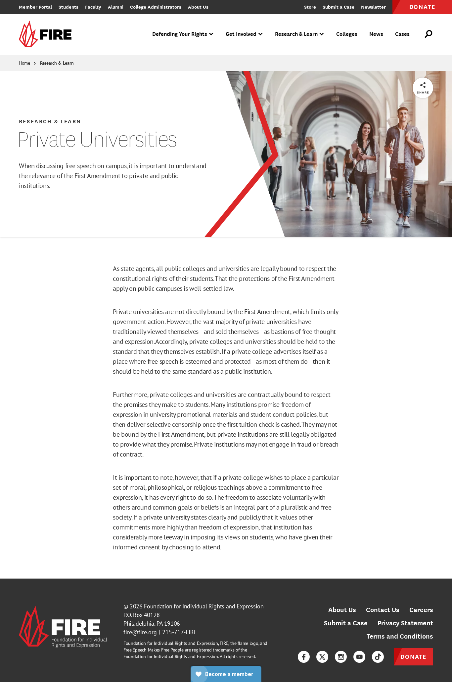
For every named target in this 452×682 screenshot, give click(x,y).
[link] (47, 34)
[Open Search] (429, 34)
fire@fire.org (140, 632)
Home (24, 63)
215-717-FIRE (179, 632)
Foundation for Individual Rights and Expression (203, 606)
